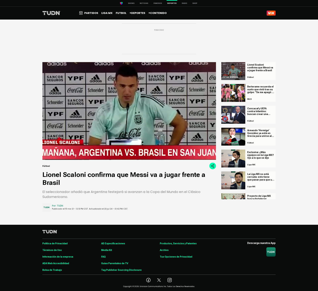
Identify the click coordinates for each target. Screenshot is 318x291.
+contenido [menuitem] (157, 13)
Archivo (164, 250)
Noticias (144, 3)
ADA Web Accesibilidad (55, 263)
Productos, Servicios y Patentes (178, 243)
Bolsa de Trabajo (52, 270)
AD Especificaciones (113, 243)
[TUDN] (51, 13)
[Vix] (271, 13)
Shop (194, 3)
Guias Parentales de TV (114, 263)
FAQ (103, 256)
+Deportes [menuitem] (137, 13)
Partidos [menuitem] (91, 13)
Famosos (158, 3)
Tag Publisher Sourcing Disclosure (121, 270)
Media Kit (106, 250)
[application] (129, 111)
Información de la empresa (57, 256)
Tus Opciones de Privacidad (176, 256)
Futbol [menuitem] (121, 13)
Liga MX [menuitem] (106, 13)
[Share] (212, 166)
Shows (131, 3)
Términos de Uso (52, 250)
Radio (184, 3)
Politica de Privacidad (55, 243)
